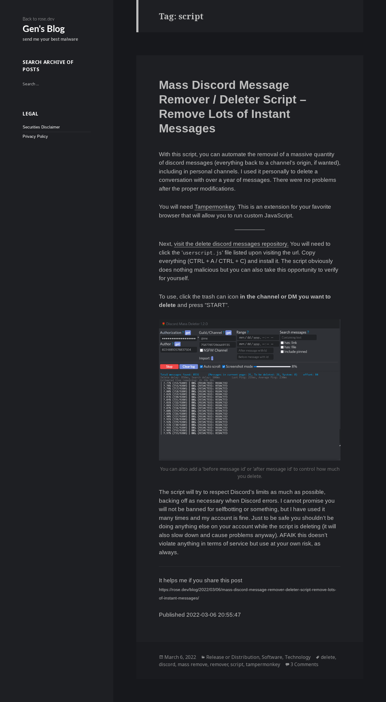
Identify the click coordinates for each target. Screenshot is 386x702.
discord (167, 664)
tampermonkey (263, 664)
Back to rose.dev (39, 19)
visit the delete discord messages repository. (231, 244)
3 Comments (304, 664)
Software (272, 657)
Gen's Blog (44, 29)
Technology (298, 657)
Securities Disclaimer (41, 127)
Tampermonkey (215, 207)
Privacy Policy (35, 136)
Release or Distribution (232, 657)
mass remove (192, 664)
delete (328, 657)
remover (219, 664)
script (236, 664)
